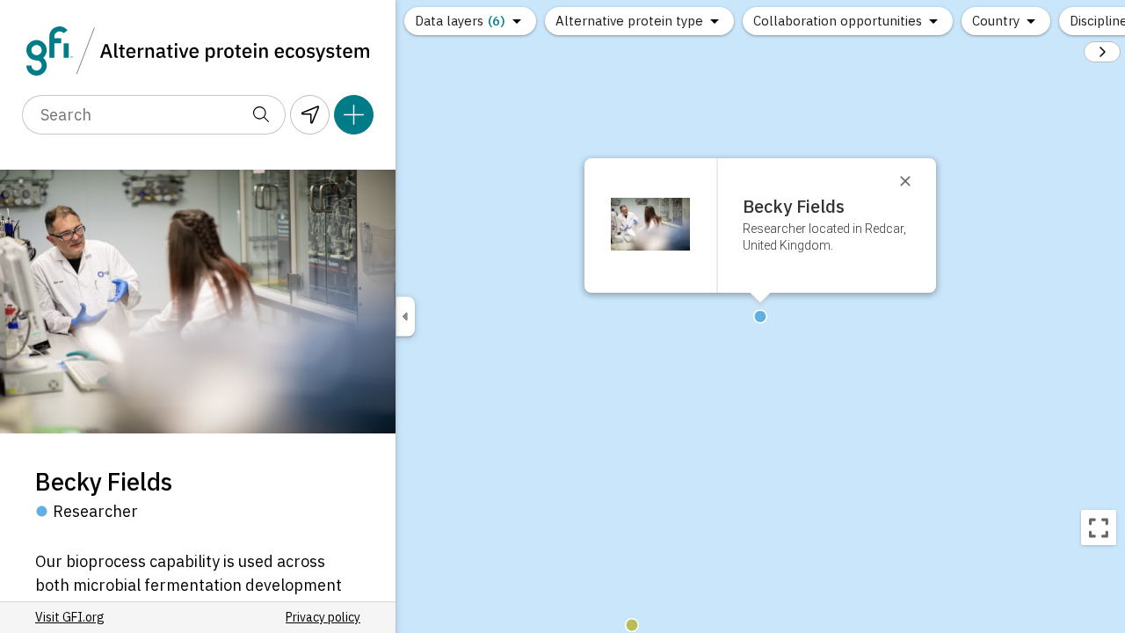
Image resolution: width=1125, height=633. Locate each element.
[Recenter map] (1098, 527)
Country (996, 20)
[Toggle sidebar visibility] (405, 317)
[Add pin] (354, 115)
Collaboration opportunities (837, 20)
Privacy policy (323, 617)
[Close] (913, 181)
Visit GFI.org (70, 617)
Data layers (460, 20)
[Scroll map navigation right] (1102, 51)
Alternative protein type (629, 20)
